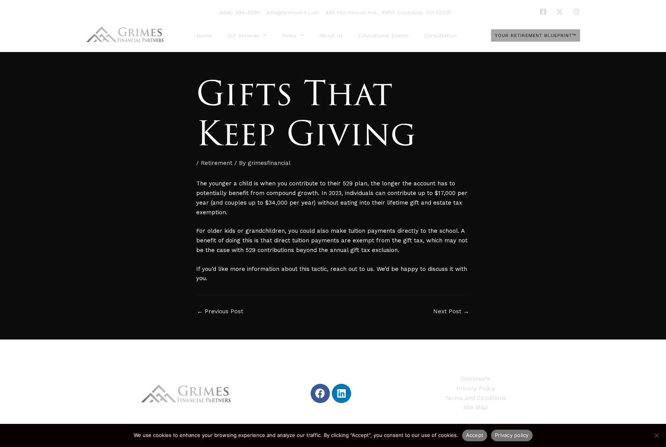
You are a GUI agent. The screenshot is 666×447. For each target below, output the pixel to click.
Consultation (440, 35)
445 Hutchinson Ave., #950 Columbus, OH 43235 (388, 12)
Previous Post (220, 311)
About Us (331, 35)
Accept (475, 435)
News (289, 35)
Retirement (216, 163)
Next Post (451, 311)
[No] (656, 435)
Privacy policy (512, 435)
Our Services (243, 35)
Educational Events (383, 35)
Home (204, 35)
